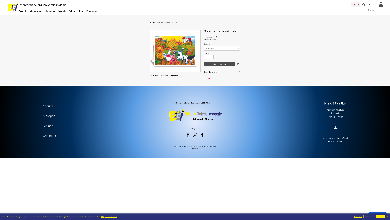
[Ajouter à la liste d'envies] (238, 64)
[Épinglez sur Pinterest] (209, 78)
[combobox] (222, 48)
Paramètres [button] (358, 217)
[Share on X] (217, 78)
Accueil (152, 22)
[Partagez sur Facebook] (205, 78)
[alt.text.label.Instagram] (195, 135)
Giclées (48, 126)
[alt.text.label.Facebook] (188, 135)
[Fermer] (387, 216)
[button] (381, 4)
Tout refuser (369, 217)
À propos (49, 116)
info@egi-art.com (195, 129)
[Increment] (212, 57)
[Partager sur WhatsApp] (213, 78)
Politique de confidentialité (109, 217)
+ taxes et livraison (210, 40)
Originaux (49, 136)
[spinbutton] (209, 57)
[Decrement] (205, 57)
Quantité (207, 44)
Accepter (380, 217)
